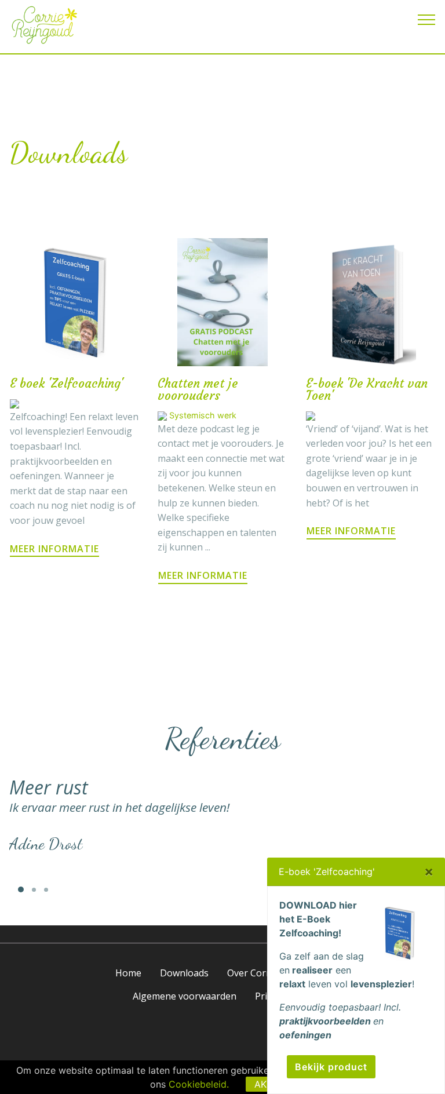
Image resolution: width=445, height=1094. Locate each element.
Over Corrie (252, 973)
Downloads (184, 973)
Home (128, 973)
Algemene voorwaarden (184, 996)
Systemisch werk (202, 415)
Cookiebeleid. (199, 1084)
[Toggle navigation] (427, 19)
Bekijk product (331, 1067)
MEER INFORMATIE (54, 548)
